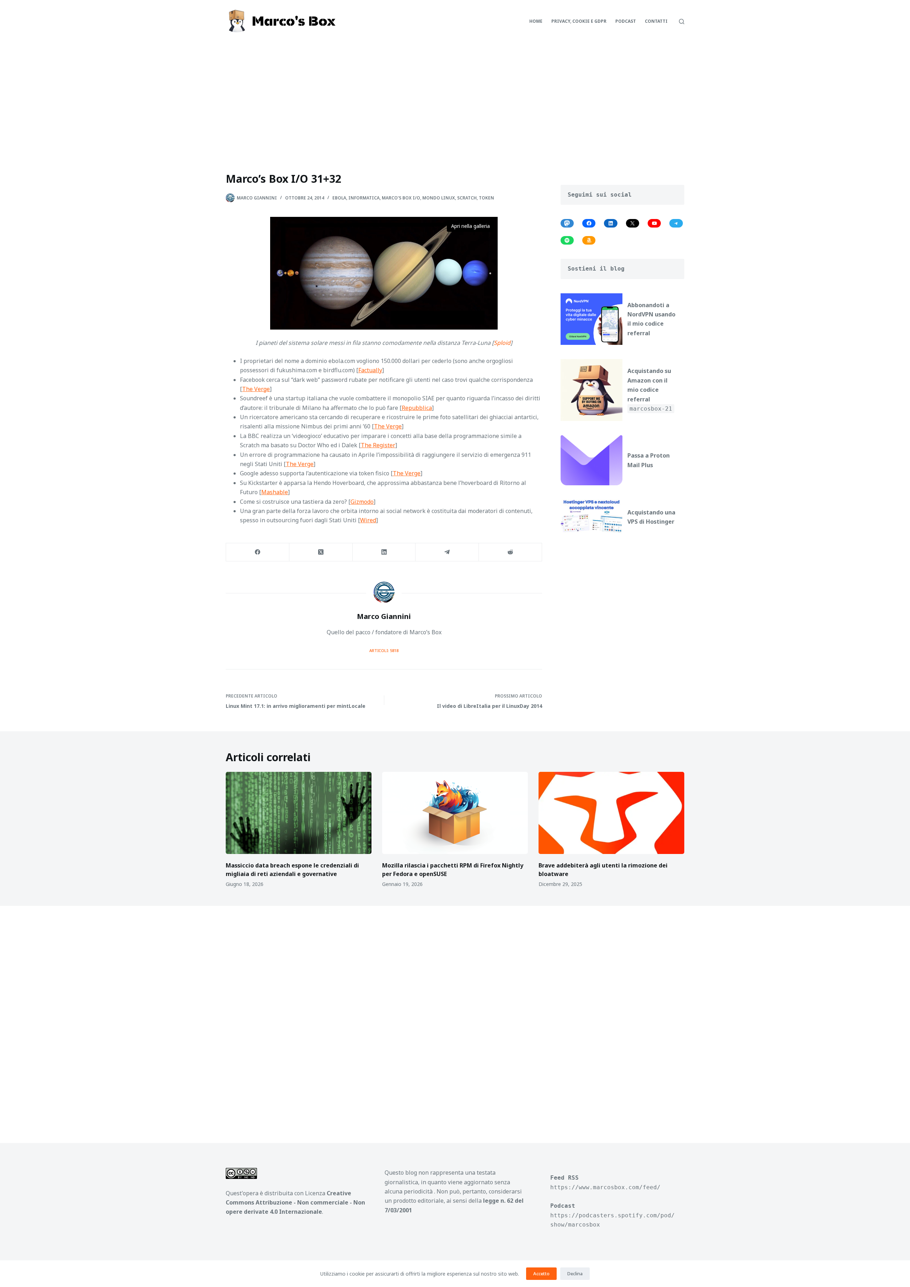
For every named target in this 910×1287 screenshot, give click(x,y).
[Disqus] (455, 1016)
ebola (339, 198)
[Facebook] (257, 552)
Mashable (274, 492)
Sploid (502, 343)
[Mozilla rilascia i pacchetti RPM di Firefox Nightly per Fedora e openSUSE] (455, 813)
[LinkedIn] (384, 552)
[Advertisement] (455, 96)
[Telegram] (447, 552)
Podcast (625, 21)
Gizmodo (362, 502)
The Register (378, 445)
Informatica (364, 198)
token (486, 198)
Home (535, 21)
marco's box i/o (401, 198)
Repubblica (417, 408)
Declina (575, 1273)
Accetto (541, 1273)
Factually (370, 370)
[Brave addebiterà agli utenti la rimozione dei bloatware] (611, 813)
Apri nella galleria (470, 226)
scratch (467, 198)
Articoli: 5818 (383, 650)
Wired (368, 520)
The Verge (256, 389)
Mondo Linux (438, 198)
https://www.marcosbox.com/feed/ (605, 1187)
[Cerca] (681, 21)
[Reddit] (510, 552)
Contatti (656, 21)
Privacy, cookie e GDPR (578, 21)
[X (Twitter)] (321, 552)
